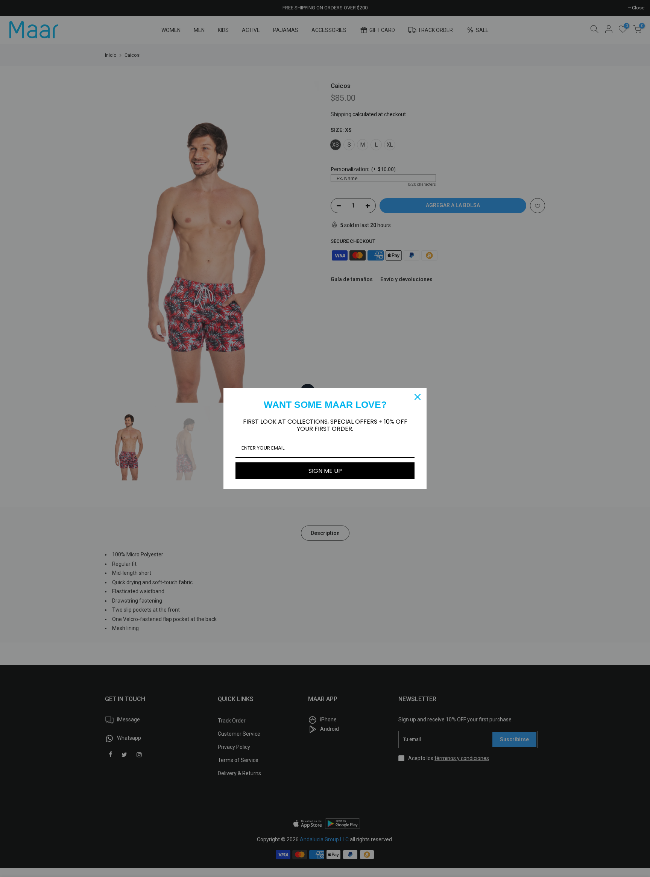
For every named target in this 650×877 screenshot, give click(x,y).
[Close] (418, 397)
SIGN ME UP (325, 471)
